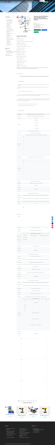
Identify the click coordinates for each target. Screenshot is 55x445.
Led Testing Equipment (10, 29)
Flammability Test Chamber (24, 433)
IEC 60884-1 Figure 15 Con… (33, 414)
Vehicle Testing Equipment (24, 429)
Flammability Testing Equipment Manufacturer (18, 443)
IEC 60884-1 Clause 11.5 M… (44, 415)
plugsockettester (22, 400)
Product (24, 1)
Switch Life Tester (9, 6)
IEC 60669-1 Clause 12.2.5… (10, 414)
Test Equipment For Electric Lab (24, 437)
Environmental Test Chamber (11, 433)
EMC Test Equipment (10, 435)
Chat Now (45, 1)
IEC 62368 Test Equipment (10, 437)
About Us (19, 1)
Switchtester (35, 400)
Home (14, 1)
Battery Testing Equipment (11, 431)
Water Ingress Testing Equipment (25, 432)
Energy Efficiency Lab (10, 22)
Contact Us (35, 1)
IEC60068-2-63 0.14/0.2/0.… (22, 415)
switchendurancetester (29, 400)
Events (30, 1)
